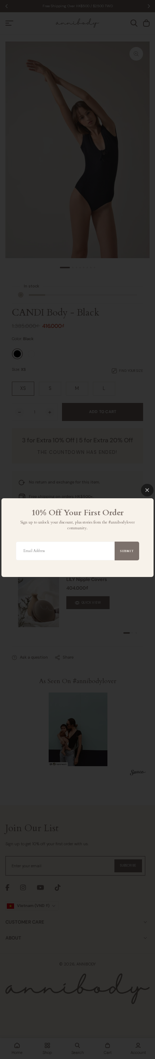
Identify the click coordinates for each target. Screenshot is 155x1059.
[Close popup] (147, 490)
